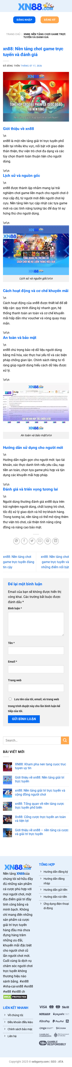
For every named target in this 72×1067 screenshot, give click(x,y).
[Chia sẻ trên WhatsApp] (16, 541)
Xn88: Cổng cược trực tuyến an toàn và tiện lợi (40, 819)
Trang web (14, 680)
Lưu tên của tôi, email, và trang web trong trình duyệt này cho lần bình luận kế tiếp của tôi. (34, 705)
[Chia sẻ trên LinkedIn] (55, 541)
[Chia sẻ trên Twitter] (32, 541)
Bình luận (15, 608)
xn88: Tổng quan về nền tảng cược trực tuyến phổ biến (39, 805)
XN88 (20, 874)
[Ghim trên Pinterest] (47, 541)
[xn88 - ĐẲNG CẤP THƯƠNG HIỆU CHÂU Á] (36, 6)
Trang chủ (13, 34)
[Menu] (5, 7)
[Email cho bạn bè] (40, 541)
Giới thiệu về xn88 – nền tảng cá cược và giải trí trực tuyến (41, 832)
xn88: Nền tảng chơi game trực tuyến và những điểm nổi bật (55, 562)
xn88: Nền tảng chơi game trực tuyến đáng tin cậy (18, 562)
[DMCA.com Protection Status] (15, 996)
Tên (11, 643)
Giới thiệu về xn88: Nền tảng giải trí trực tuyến (39, 779)
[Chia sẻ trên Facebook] (24, 541)
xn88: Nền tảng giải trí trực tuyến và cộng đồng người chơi (40, 792)
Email (12, 661)
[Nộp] (65, 740)
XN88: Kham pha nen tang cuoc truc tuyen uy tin (40, 766)
